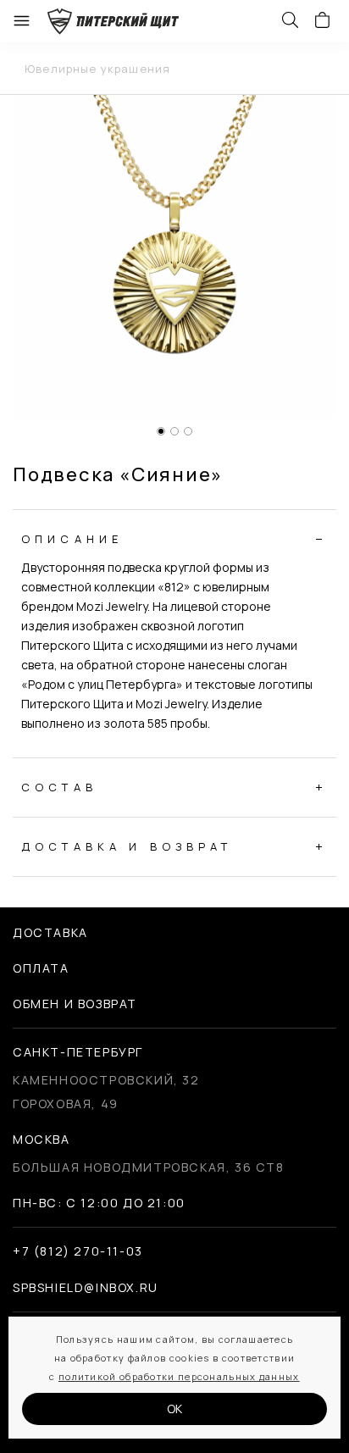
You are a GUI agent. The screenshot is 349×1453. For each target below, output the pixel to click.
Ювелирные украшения (97, 68)
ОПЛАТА (41, 968)
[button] (161, 431)
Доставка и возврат (127, 846)
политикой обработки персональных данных (179, 1376)
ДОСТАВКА (50, 932)
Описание (72, 538)
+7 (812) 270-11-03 (78, 1251)
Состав (59, 787)
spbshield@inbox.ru (85, 1287)
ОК (174, 1408)
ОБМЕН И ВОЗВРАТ (75, 1003)
